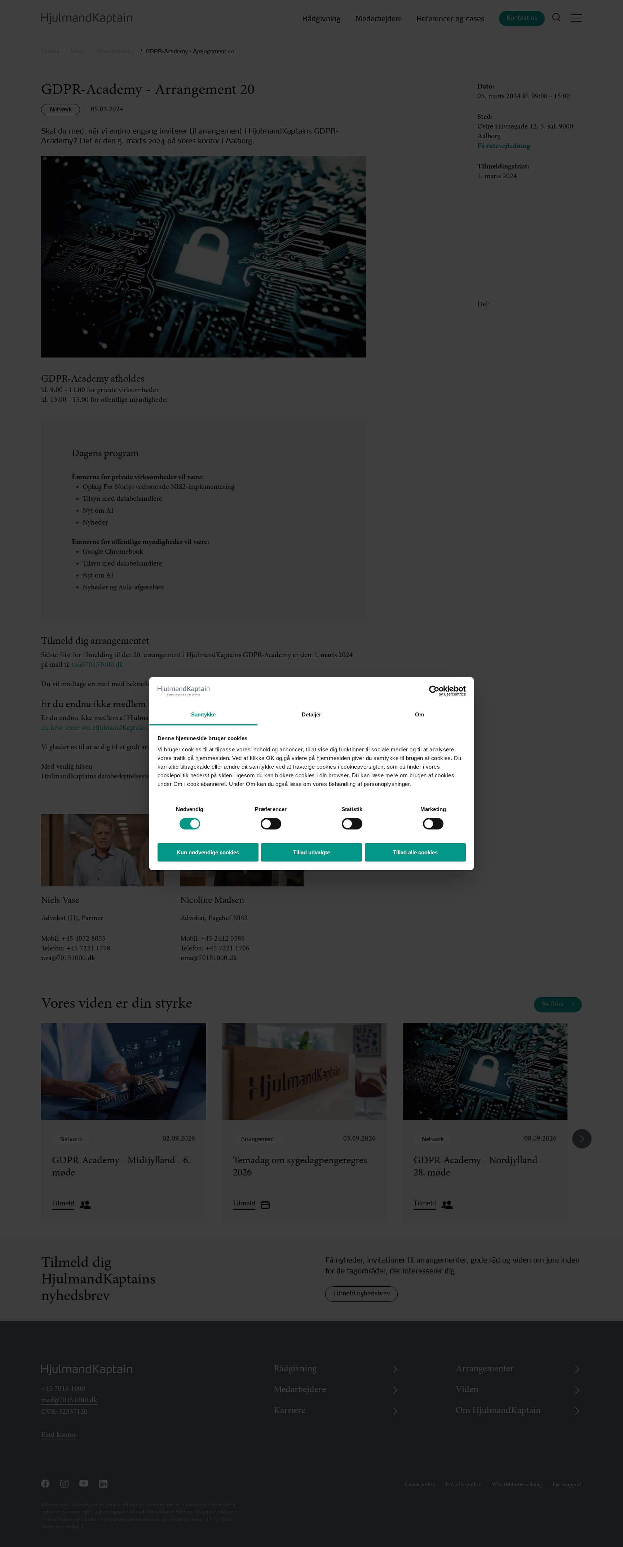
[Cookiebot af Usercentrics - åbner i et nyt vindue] (434, 690)
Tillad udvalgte (311, 852)
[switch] (264, 822)
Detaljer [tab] (312, 714)
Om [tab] (419, 714)
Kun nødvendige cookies (208, 852)
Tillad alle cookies (415, 852)
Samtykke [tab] (203, 714)
